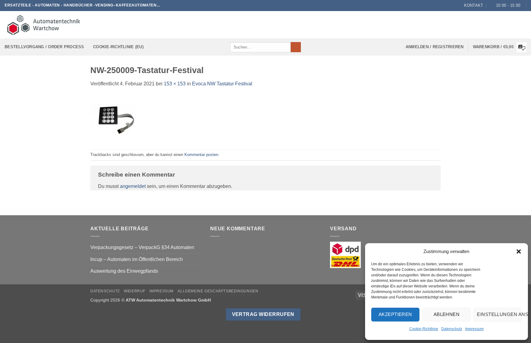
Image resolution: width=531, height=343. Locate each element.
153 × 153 (175, 83)
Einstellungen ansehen (499, 314)
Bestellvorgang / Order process (44, 47)
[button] (519, 251)
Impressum (474, 329)
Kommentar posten (201, 154)
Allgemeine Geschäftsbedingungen (218, 291)
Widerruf (134, 291)
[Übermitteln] (296, 47)
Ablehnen (447, 314)
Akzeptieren (395, 314)
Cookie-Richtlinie (423, 329)
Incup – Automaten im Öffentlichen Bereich (136, 259)
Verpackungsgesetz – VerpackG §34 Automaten (142, 247)
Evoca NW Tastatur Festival (222, 83)
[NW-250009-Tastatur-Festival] (113, 118)
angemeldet (133, 186)
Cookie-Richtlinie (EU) (118, 47)
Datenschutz (451, 329)
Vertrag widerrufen (263, 314)
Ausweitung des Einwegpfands (124, 271)
